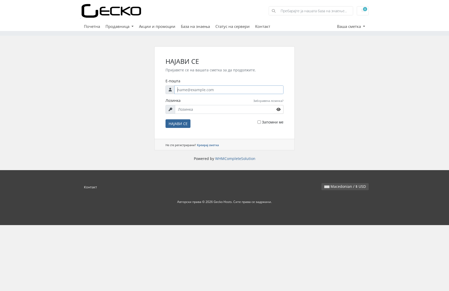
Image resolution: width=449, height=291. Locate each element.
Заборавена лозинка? (268, 101)
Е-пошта (173, 80)
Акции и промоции (157, 26)
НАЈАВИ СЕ (178, 123)
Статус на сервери (232, 26)
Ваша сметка (349, 26)
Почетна (92, 26)
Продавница (117, 26)
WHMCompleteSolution (235, 158)
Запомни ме (272, 122)
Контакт (262, 26)
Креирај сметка (208, 145)
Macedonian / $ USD (347, 186)
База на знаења (195, 26)
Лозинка (173, 100)
